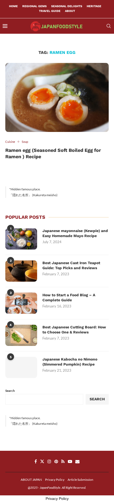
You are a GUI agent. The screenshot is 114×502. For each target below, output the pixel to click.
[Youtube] (70, 461)
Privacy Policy (54, 480)
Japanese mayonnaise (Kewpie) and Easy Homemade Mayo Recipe (75, 233)
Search (10, 391)
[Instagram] (49, 461)
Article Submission (80, 480)
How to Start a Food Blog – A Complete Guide (68, 297)
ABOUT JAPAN (31, 480)
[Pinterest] (56, 461)
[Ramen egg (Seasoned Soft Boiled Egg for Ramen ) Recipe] (57, 97)
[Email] (77, 461)
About (70, 11)
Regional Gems (34, 6)
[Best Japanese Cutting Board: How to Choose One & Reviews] (21, 335)
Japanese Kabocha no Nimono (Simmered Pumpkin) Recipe (69, 362)
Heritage (94, 6)
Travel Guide (49, 11)
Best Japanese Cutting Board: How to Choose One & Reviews (74, 329)
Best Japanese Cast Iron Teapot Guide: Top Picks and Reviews (71, 265)
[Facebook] (35, 461)
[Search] (108, 26)
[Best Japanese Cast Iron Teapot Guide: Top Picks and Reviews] (21, 271)
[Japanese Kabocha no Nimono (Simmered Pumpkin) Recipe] (21, 367)
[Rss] (63, 461)
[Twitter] (42, 461)
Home (13, 6)
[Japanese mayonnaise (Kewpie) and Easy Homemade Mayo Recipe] (21, 239)
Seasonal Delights (66, 6)
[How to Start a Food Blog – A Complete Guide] (21, 303)
